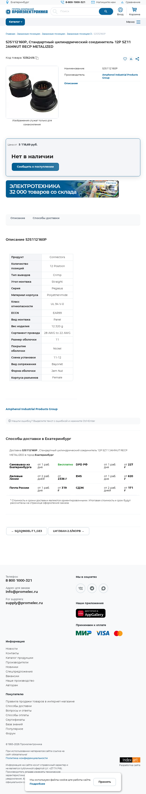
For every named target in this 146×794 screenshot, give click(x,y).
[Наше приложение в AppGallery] (91, 613)
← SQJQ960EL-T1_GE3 (26, 531)
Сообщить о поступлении (35, 167)
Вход (120, 14)
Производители (17, 662)
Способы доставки (46, 218)
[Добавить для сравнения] (131, 59)
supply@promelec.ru (24, 603)
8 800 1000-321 (19, 580)
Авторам (12, 685)
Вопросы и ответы (19, 710)
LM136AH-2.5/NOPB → (68, 531)
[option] (32, 92)
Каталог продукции (19, 658)
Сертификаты (15, 720)
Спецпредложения (19, 671)
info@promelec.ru (22, 592)
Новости (12, 649)
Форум (10, 733)
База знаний (14, 724)
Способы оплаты (17, 715)
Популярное (14, 729)
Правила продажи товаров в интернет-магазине (40, 701)
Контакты (12, 653)
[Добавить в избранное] (125, 59)
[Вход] (120, 9)
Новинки (12, 667)
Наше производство (20, 681)
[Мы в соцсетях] (80, 588)
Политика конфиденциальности (27, 758)
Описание (71, 83)
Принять (104, 782)
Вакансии (12, 676)
